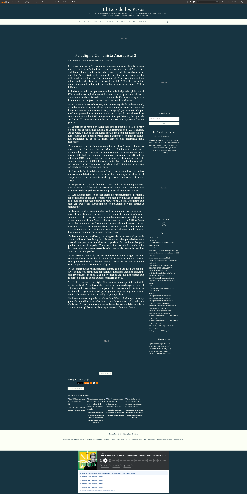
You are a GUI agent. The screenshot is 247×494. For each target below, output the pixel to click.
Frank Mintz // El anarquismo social (161, 265)
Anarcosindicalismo (155, 248)
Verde (165, 150)
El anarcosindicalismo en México (160, 258)
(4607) (159, 351)
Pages (123, 22)
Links (150, 286)
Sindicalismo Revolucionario (158, 308)
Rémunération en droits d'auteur (139, 439)
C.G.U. (128, 439)
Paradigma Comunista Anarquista (160, 296)
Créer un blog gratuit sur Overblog (94, 439)
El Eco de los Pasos (123, 9)
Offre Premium (151, 439)
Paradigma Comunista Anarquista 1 (161, 298)
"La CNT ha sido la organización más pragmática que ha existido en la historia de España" (163, 280)
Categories (85, 60)
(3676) (160, 354)
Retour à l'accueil (106, 373)
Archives (132, 22)
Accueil (82, 22)
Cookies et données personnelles (164, 439)
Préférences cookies (178, 439)
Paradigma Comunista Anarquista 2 (161, 301)
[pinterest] (193, 2)
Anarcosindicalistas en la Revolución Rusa (163, 250)
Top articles (106, 439)
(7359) (160, 344)
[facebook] (187, 2)
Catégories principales (109, 22)
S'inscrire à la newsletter (76, 388)
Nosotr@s (152, 293)
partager (117, 465)
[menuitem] (82, 22)
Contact (142, 22)
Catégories (92, 22)
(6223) (160, 349)
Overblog (135, 434)
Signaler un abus (120, 439)
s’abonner (106, 465)
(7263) (159, 346)
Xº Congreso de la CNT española (160, 331)
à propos (128, 465)
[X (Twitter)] (190, 2)
